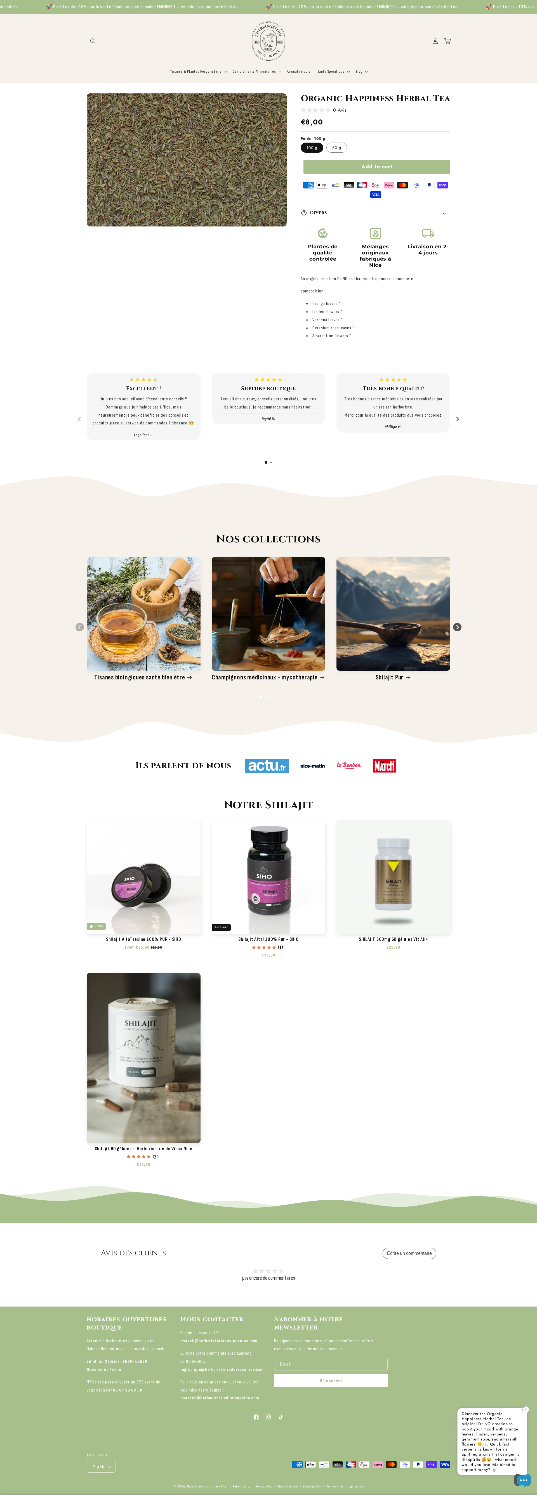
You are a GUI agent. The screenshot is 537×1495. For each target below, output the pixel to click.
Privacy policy (264, 1486)
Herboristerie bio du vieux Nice (207, 1486)
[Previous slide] (80, 419)
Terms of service (288, 1486)
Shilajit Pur (390, 677)
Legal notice (355, 1486)
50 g (336, 147)
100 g (312, 147)
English (98, 1466)
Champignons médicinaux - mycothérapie (265, 677)
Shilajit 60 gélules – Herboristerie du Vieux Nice (143, 1149)
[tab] (265, 462)
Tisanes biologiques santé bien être (139, 677)
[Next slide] (457, 419)
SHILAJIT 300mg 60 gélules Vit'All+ (393, 939)
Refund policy (241, 1486)
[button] (93, 41)
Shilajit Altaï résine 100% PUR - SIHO (143, 939)
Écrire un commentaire (409, 1253)
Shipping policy (312, 1486)
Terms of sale (335, 1486)
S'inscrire (331, 1380)
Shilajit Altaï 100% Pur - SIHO (268, 939)
